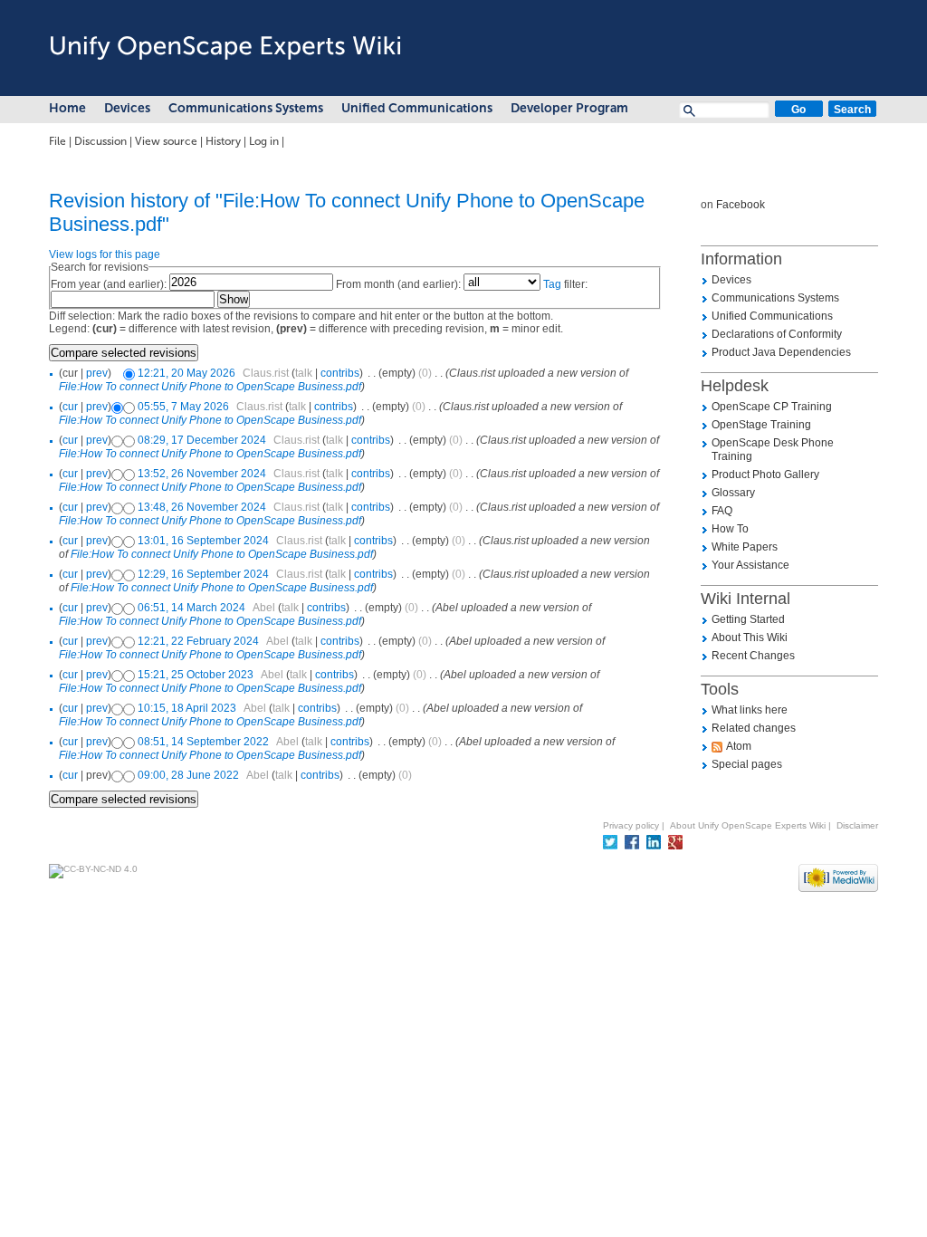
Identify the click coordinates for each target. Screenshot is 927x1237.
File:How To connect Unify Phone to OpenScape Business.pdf (210, 386)
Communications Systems (245, 108)
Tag (552, 284)
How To (730, 529)
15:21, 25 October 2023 (195, 674)
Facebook (740, 204)
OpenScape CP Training (772, 406)
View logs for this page (104, 254)
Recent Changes (753, 655)
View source (166, 141)
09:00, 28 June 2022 (188, 775)
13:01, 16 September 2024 (203, 540)
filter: (565, 284)
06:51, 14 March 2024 (191, 607)
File (57, 141)
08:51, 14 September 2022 (203, 741)
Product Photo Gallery (765, 474)
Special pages (747, 764)
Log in (264, 141)
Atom (738, 746)
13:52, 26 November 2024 (202, 473)
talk (303, 373)
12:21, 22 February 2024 (198, 641)
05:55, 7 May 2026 (183, 406)
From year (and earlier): (109, 284)
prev (97, 373)
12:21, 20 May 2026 (186, 373)
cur (70, 406)
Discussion (100, 141)
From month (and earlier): (398, 284)
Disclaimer (857, 825)
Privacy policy (631, 825)
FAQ (722, 510)
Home (67, 108)
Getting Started (748, 619)
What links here (750, 710)
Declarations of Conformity (777, 334)
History (223, 141)
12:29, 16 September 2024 (203, 574)
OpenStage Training (761, 424)
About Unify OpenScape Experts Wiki (748, 825)
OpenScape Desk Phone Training (773, 449)
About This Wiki (750, 637)
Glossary (733, 492)
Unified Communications (416, 108)
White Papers (745, 547)
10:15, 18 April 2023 (187, 708)
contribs (339, 373)
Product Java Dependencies (781, 352)
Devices (127, 108)
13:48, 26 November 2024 (202, 507)
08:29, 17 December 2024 (202, 440)
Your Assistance (750, 565)
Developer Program (569, 108)
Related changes (754, 728)
